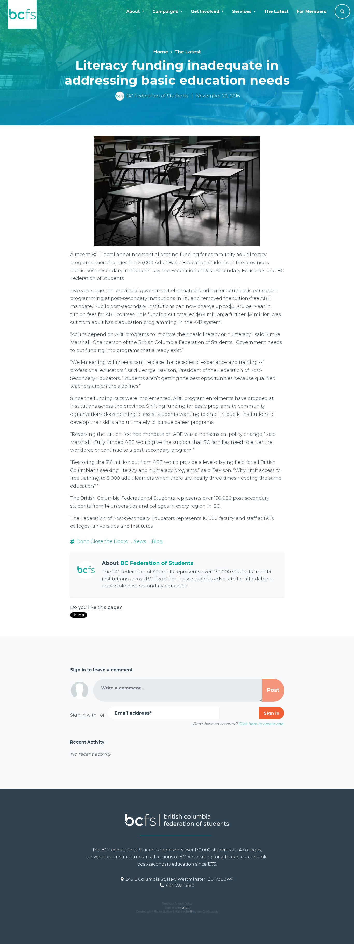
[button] (342, 11)
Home (160, 52)
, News (138, 541)
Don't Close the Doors (102, 541)
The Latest (276, 11)
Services (242, 11)
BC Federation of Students (157, 96)
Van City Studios (207, 911)
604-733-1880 (180, 885)
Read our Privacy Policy (177, 903)
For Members (311, 11)
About (133, 11)
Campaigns (165, 11)
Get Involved (206, 11)
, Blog (156, 541)
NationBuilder (163, 911)
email (185, 907)
